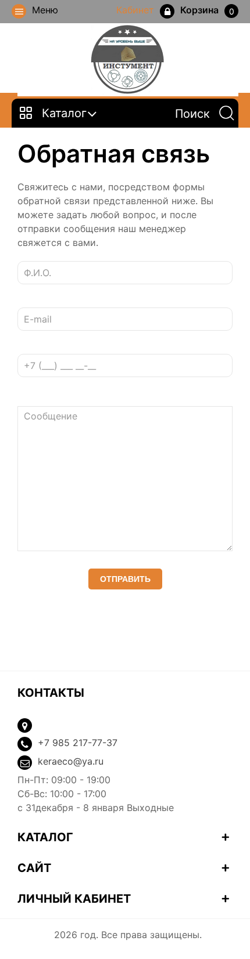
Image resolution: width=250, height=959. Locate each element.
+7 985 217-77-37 (77, 742)
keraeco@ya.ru (70, 761)
